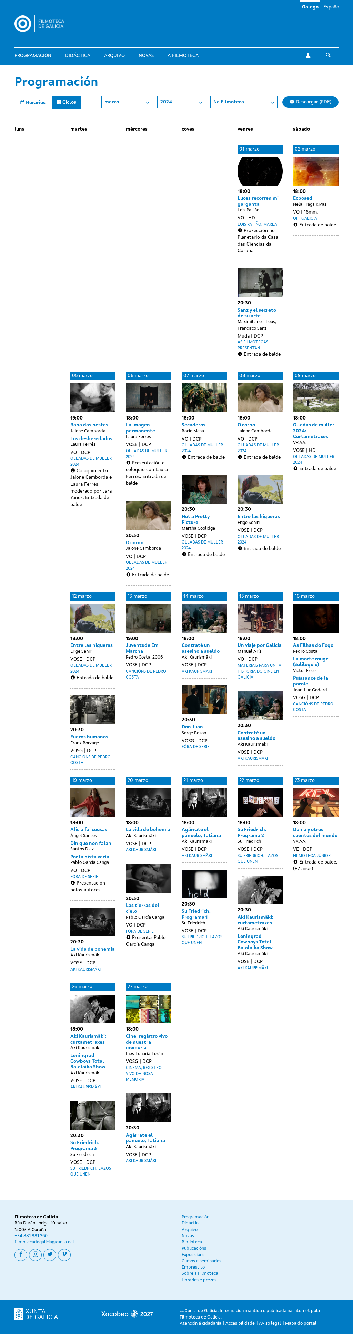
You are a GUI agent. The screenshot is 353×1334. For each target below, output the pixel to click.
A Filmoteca (183, 55)
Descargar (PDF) (312, 102)
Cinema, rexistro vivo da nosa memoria (144, 1074)
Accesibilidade (240, 1323)
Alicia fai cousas (88, 829)
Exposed (302, 198)
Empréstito (193, 1267)
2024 (166, 102)
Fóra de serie (196, 747)
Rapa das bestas (89, 425)
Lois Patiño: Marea (257, 225)
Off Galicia (305, 219)
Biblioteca (192, 1242)
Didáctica (77, 55)
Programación (32, 55)
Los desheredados (91, 438)
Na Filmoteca (228, 102)
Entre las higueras (259, 516)
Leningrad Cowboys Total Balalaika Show (255, 942)
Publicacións (194, 1248)
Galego (310, 6)
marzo (111, 102)
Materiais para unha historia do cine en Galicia (259, 672)
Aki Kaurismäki (197, 672)
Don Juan (192, 727)
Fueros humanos (89, 737)
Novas (146, 55)
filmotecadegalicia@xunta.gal (44, 1242)
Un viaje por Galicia (260, 645)
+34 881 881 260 (31, 1236)
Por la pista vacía (89, 857)
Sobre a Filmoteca (200, 1273)
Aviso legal (270, 1323)
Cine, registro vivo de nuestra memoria (147, 1042)
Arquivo (114, 55)
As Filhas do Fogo (313, 645)
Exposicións (193, 1255)
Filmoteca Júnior (312, 856)
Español (332, 6)
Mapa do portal (300, 1323)
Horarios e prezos (199, 1280)
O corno (134, 542)
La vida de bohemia (92, 949)
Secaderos (193, 425)
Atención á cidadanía (200, 1323)
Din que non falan (90, 843)
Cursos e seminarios (201, 1261)
